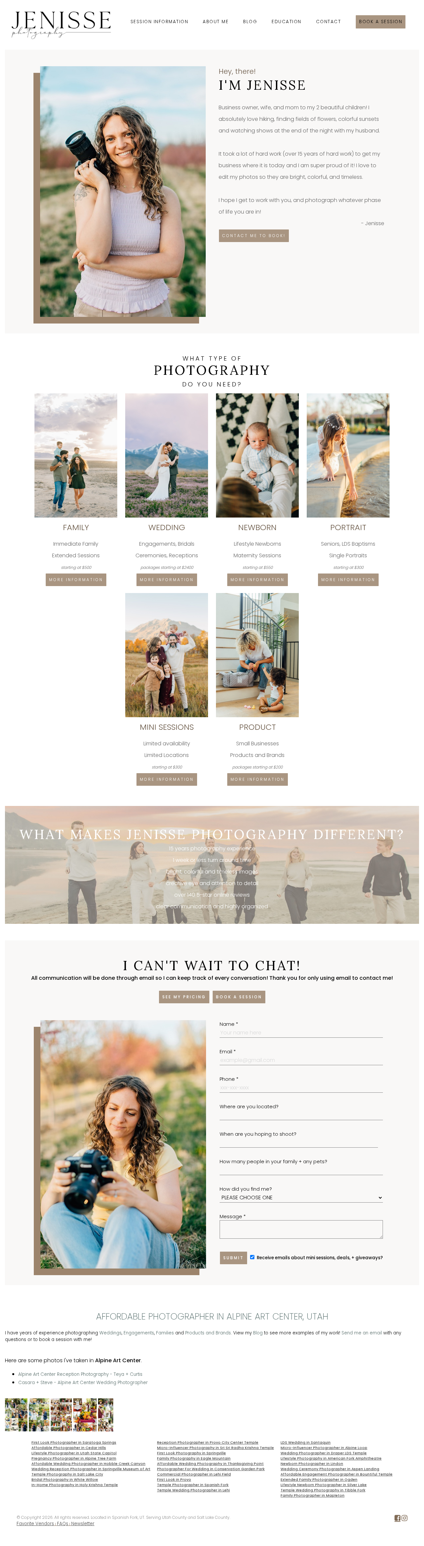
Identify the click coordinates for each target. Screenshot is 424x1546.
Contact (328, 22)
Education (286, 22)
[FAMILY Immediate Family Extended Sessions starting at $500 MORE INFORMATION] (76, 396)
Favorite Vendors (35, 1524)
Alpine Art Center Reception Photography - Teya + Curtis (80, 1374)
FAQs (62, 1524)
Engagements (139, 1333)
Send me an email (362, 1333)
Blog (250, 22)
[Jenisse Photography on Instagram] (404, 1519)
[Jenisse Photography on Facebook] (397, 1519)
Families (165, 1333)
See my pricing (184, 997)
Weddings (110, 1333)
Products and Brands (208, 1333)
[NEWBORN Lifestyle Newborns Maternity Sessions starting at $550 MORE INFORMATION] (258, 396)
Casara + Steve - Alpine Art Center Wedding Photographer (83, 1382)
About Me (216, 22)
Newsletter (82, 1524)
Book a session (380, 22)
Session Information (159, 22)
